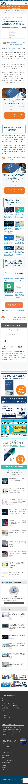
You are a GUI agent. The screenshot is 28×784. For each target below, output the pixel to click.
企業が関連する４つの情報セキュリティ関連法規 (19, 228)
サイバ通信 (4, 715)
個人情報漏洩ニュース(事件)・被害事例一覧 (12, 708)
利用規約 (4, 765)
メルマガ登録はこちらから (14, 115)
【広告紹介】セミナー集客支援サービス (11, 731)
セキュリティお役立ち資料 (8, 703)
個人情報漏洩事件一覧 (14, 305)
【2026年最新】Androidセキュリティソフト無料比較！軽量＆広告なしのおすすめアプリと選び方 (17, 501)
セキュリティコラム (6, 710)
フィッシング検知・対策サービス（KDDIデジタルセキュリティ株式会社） (19, 295)
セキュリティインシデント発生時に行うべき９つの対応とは (19, 242)
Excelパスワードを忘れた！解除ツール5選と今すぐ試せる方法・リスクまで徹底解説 (17, 564)
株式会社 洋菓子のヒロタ (13, 48)
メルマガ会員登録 (6, 717)
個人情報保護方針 (6, 762)
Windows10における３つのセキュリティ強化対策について (9, 242)
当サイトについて (6, 755)
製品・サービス (5, 700)
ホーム (3, 698)
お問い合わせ (5, 769)
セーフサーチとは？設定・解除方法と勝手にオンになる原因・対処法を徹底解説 (17, 553)
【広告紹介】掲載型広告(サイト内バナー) (11, 729)
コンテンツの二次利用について (9, 760)
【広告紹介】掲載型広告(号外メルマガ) (11, 727)
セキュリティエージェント (8, 743)
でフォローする (15, 330)
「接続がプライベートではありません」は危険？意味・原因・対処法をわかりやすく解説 (17, 522)
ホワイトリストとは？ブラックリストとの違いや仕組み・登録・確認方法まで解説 (8, 216)
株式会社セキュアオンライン (13, 355)
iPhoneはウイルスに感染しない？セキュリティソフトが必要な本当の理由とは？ (17, 543)
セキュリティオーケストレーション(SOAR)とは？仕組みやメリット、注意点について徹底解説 (9, 230)
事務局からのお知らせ (7, 757)
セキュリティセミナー (7, 712)
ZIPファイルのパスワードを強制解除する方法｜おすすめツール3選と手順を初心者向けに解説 (17, 490)
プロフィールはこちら (14, 603)
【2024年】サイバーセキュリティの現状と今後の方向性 (19, 252)
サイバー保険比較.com (7, 746)
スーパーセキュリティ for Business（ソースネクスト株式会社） (8, 295)
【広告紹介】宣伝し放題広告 (8, 734)
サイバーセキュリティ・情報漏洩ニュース (12, 705)
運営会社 (4, 767)
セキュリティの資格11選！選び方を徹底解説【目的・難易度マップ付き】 (17, 532)
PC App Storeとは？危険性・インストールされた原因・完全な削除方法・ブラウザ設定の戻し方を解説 (17, 511)
